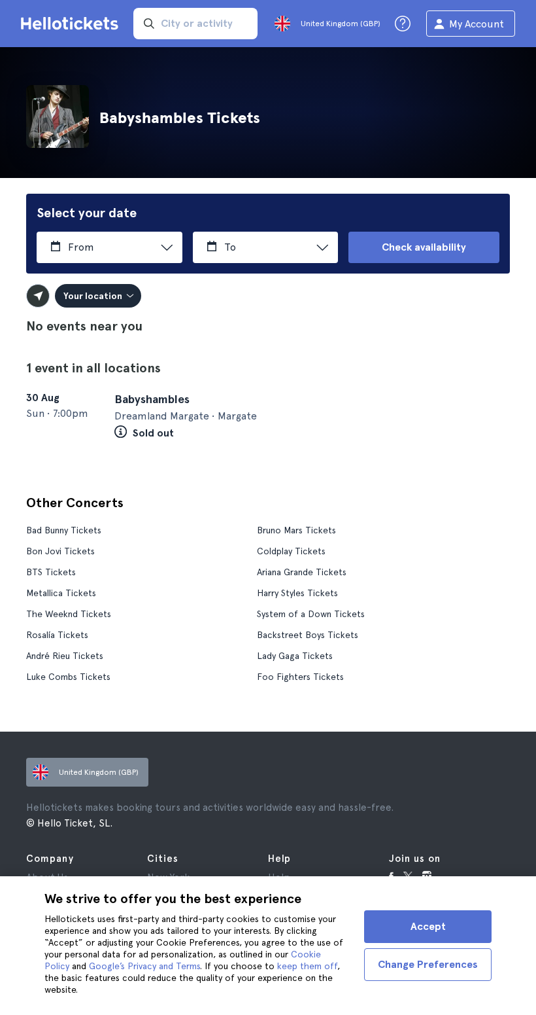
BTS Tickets (51, 572)
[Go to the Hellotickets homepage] (71, 23)
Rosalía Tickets (57, 635)
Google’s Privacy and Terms (144, 966)
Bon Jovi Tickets (60, 551)
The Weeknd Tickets (68, 614)
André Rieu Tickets (64, 655)
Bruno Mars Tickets (296, 530)
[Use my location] (38, 296)
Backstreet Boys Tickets (307, 635)
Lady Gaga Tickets (295, 655)
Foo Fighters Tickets (300, 676)
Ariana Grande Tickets (301, 572)
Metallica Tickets (61, 593)
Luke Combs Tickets (68, 676)
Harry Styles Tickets (297, 593)
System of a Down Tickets (311, 614)
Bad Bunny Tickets (63, 530)
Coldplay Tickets (291, 551)
